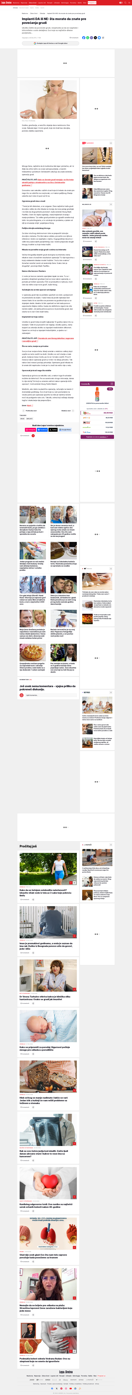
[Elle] (54, 1380)
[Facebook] (52, 1388)
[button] (74, 37)
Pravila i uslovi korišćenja (54, 1384)
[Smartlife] (73, 1380)
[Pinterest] (61, 1388)
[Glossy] (65, 1380)
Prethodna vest (31, 411)
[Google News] (75, 1388)
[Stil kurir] (60, 1380)
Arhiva (97, 1384)
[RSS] (80, 1388)
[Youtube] (71, 1388)
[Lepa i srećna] (6, 3)
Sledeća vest (66, 411)
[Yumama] (90, 1380)
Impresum (43, 1384)
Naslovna (25, 13)
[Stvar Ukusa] (99, 1380)
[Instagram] (66, 1388)
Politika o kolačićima (75, 1384)
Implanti (29, 418)
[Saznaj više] (110, 143)
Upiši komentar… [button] (32, 695)
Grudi (22, 418)
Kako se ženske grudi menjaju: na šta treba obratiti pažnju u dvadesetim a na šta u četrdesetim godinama (48, 182)
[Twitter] (57, 1388)
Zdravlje (42, 13)
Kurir (29, 405)
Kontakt (66, 1384)
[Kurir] (32, 1380)
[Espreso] (47, 1380)
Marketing (36, 1384)
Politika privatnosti (88, 1384)
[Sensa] (81, 1380)
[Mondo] (40, 1380)
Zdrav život (33, 13)
